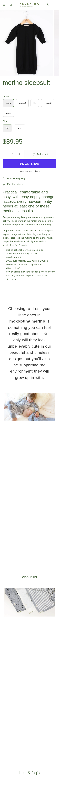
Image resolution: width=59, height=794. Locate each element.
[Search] (10, 4)
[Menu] (4, 5)
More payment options (29, 171)
